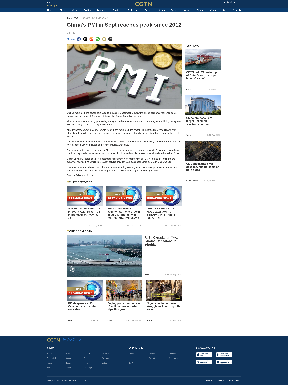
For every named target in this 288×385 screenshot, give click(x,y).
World (75, 10)
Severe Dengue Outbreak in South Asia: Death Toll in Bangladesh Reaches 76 (84, 213)
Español (152, 353)
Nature (187, 10)
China (62, 10)
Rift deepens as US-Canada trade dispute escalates (82, 306)
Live (224, 10)
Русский (152, 358)
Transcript (88, 368)
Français (172, 353)
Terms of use (209, 381)
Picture (200, 10)
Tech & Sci (133, 10)
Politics (87, 10)
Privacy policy (234, 381)
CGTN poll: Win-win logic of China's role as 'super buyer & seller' (202, 75)
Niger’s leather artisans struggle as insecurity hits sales (163, 306)
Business (101, 10)
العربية (130, 358)
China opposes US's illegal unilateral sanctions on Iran (199, 121)
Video (213, 10)
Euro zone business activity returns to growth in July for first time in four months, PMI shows (123, 213)
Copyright (221, 381)
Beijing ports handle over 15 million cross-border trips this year (123, 306)
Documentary (174, 358)
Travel (174, 10)
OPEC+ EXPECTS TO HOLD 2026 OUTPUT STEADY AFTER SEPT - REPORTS (162, 213)
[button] (72, 269)
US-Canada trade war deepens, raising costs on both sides (202, 166)
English (131, 353)
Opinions (117, 10)
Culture (148, 10)
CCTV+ (131, 363)
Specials (236, 10)
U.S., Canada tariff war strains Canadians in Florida (162, 241)
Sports (161, 10)
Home (50, 10)
